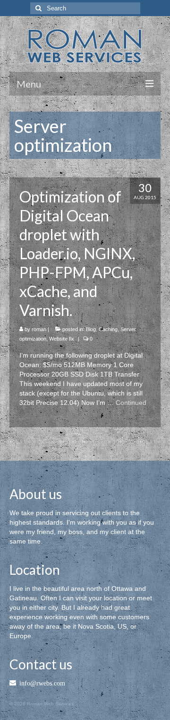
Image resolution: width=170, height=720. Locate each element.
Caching (108, 329)
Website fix (61, 339)
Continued (131, 402)
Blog (91, 329)
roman (39, 329)
